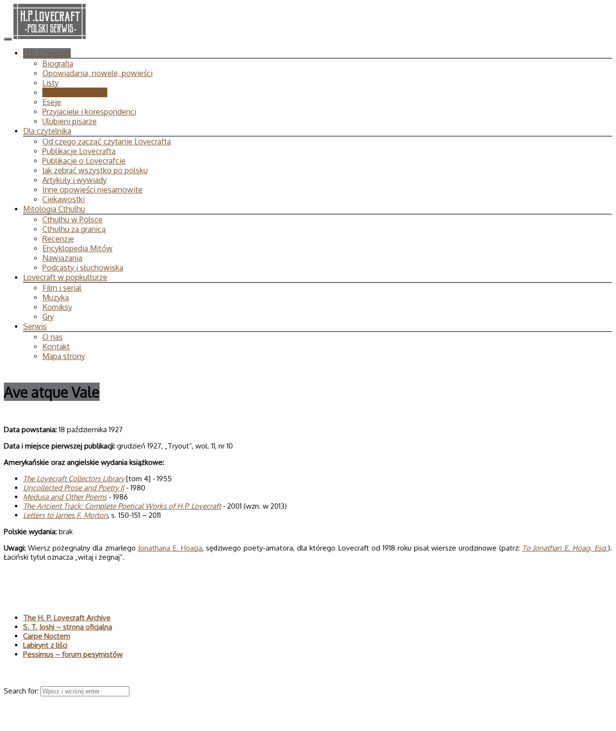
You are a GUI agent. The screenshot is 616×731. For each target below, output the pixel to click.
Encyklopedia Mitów (77, 248)
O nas (52, 337)
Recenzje (58, 239)
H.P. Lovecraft (47, 53)
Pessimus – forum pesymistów (73, 654)
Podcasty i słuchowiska (82, 267)
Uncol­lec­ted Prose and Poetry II (73, 487)
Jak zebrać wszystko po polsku (95, 170)
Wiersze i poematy (74, 92)
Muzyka (55, 297)
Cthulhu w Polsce (72, 219)
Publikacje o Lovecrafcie (84, 161)
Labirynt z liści (45, 645)
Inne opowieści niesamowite (92, 189)
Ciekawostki (63, 199)
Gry (48, 316)
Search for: (22, 690)
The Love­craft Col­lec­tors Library (73, 478)
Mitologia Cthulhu (54, 209)
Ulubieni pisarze (69, 121)
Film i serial (61, 288)
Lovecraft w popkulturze (65, 277)
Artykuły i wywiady (74, 180)
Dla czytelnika (47, 131)
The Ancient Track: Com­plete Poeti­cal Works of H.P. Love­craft (122, 506)
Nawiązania (62, 258)
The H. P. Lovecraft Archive (67, 617)
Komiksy (57, 307)
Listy (50, 83)
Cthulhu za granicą (74, 229)
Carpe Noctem (46, 636)
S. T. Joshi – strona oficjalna (67, 626)
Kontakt (56, 346)
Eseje (51, 102)
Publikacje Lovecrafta (79, 151)
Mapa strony (63, 356)
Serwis (35, 326)
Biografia (57, 63)
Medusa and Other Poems (65, 496)
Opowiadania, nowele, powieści (97, 73)
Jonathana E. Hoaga (170, 547)
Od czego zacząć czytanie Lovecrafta (106, 141)
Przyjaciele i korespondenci (89, 111)
